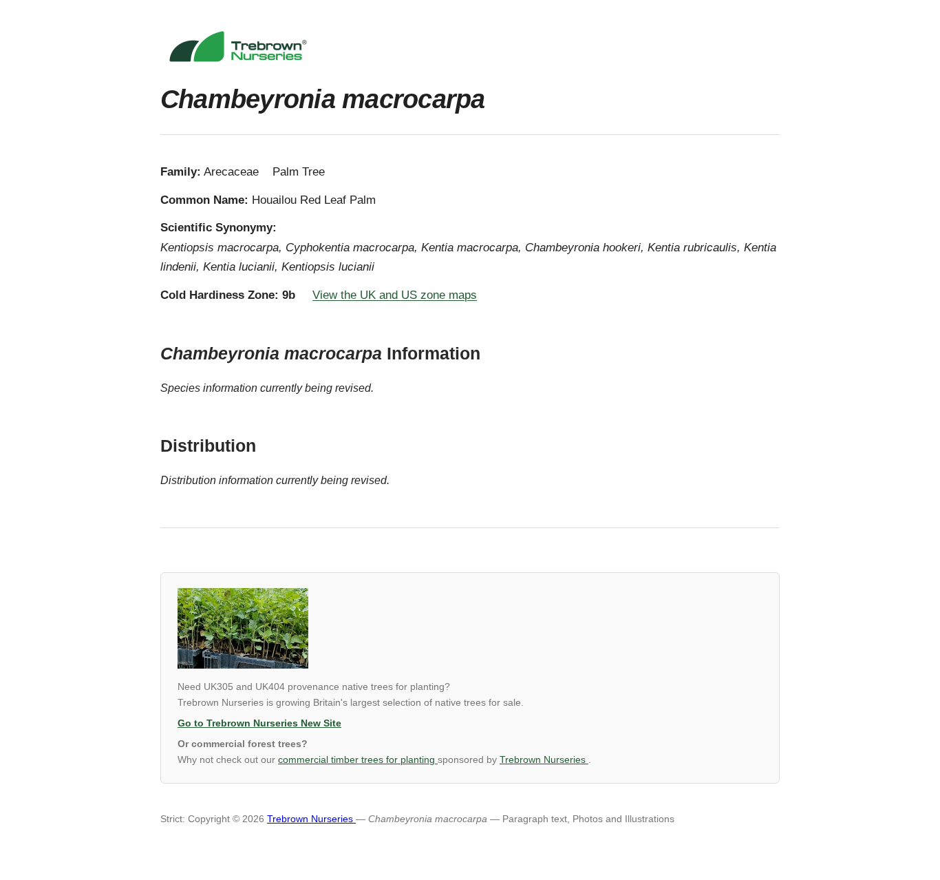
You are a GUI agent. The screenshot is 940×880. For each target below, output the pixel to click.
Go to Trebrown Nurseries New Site (259, 723)
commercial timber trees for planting (358, 760)
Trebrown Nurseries (544, 760)
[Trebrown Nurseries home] (470, 46)
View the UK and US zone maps (394, 295)
